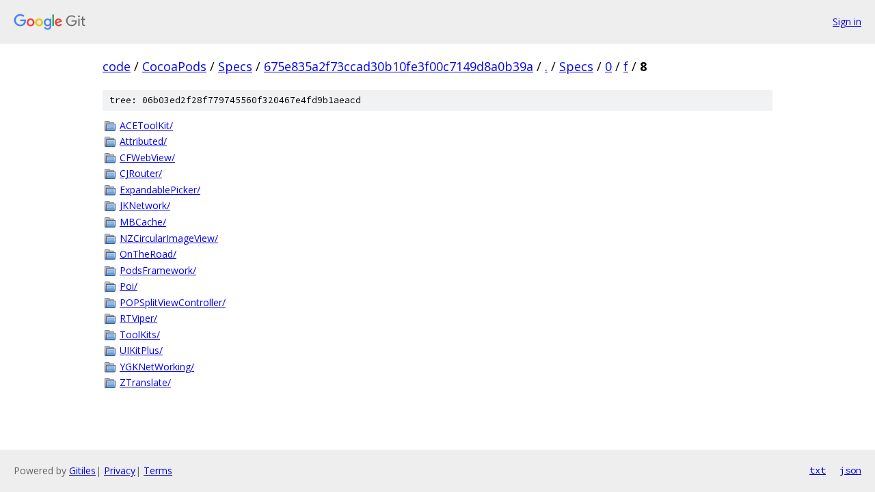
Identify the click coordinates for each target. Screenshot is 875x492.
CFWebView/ (147, 157)
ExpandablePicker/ (160, 189)
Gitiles (82, 470)
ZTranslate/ (145, 382)
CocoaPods (174, 66)
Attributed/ (143, 141)
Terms (158, 470)
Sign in (847, 21)
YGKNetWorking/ (157, 366)
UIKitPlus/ (141, 350)
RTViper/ (138, 318)
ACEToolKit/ (146, 125)
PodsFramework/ (158, 270)
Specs (235, 66)
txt (817, 470)
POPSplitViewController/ (173, 302)
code (117, 66)
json (850, 470)
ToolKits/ (140, 334)
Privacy (119, 470)
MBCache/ (143, 221)
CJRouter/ (141, 173)
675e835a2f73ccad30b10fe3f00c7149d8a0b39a (398, 66)
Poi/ (128, 285)
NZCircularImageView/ (169, 238)
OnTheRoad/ (148, 253)
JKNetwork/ (145, 205)
